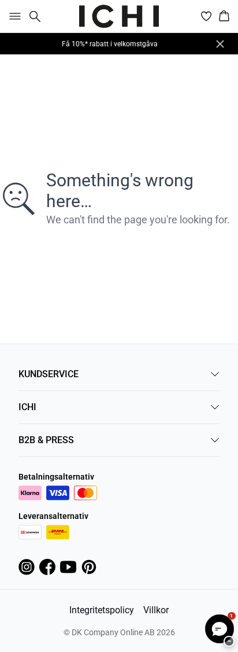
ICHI (27, 406)
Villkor (156, 610)
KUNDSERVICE (48, 374)
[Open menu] (12, 16)
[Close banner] (220, 44)
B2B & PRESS (46, 439)
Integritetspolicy (101, 610)
